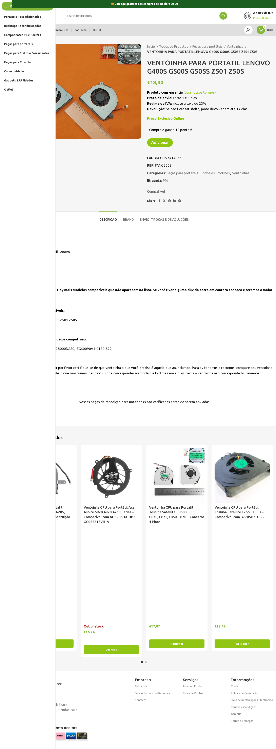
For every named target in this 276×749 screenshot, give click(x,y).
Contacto (140, 700)
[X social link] (164, 200)
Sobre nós (141, 686)
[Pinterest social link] (169, 200)
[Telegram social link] (179, 200)
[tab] (108, 217)
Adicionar (160, 142)
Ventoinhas (235, 46)
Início (151, 46)
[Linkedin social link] (174, 200)
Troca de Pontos (193, 693)
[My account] (248, 30)
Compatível (156, 191)
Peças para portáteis (207, 46)
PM (165, 180)
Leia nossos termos (200, 92)
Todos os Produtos (174, 46)
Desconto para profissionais (152, 693)
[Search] (223, 16)
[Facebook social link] (159, 200)
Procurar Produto (193, 686)
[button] (176, 643)
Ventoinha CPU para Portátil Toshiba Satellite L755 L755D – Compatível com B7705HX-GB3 (239, 512)
